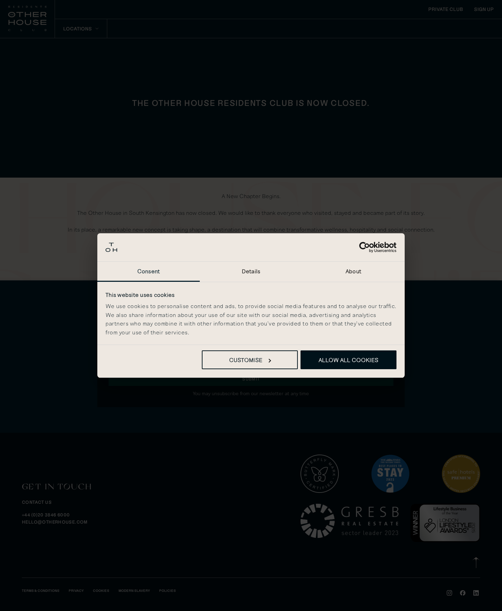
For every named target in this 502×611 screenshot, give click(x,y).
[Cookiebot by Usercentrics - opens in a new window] (366, 247)
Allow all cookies (348, 360)
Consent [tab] (148, 271)
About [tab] (353, 271)
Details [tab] (251, 271)
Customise (245, 360)
